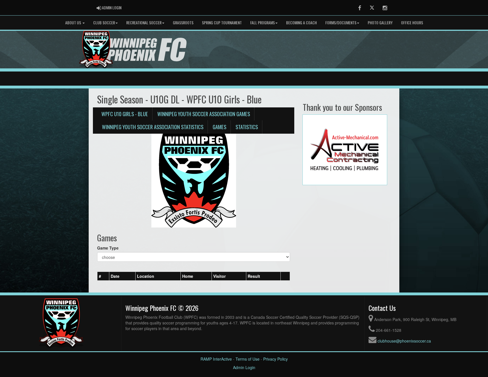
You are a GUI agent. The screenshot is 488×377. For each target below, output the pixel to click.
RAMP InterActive (216, 359)
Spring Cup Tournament (222, 22)
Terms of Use (248, 359)
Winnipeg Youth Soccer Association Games (203, 114)
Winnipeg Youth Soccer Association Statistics (152, 127)
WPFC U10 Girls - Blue (124, 114)
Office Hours (412, 22)
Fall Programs (262, 22)
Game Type (108, 248)
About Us (73, 22)
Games (219, 127)
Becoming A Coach (301, 22)
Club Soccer (104, 22)
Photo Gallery (380, 22)
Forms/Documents (340, 22)
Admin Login (244, 367)
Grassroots (183, 22)
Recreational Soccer (144, 22)
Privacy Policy (275, 359)
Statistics (247, 127)
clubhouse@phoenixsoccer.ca (404, 341)
